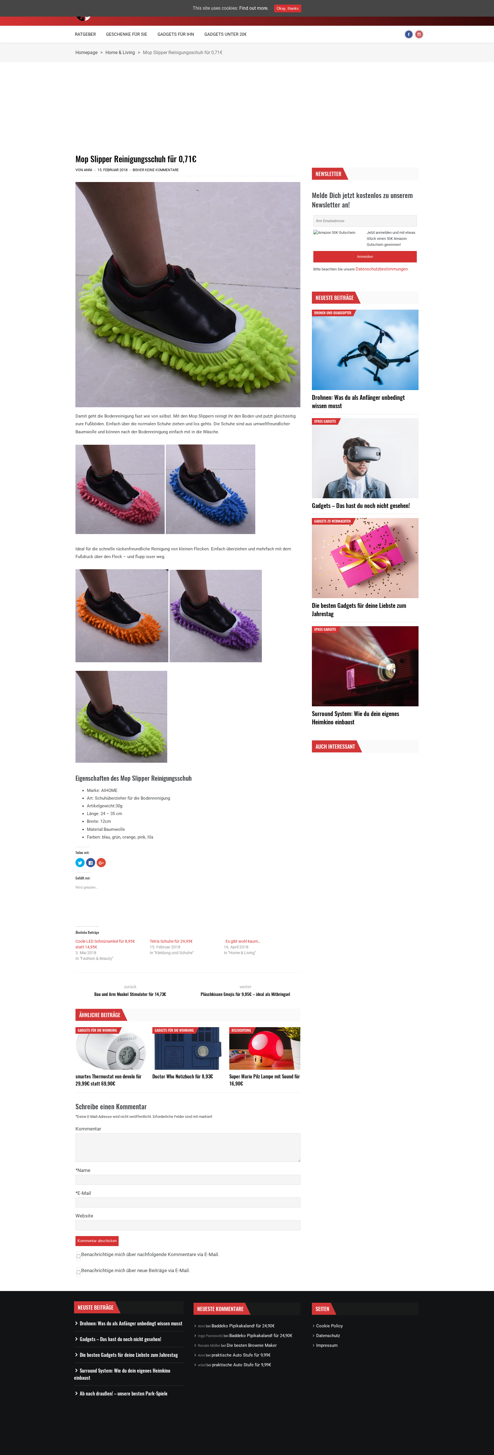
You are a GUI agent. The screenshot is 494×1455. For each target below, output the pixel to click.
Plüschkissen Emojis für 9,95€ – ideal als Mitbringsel (245, 994)
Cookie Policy (329, 1326)
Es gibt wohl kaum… (242, 941)
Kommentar (88, 1129)
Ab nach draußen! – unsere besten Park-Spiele (124, 1393)
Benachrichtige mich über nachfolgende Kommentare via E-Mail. (150, 1254)
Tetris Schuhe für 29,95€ (171, 941)
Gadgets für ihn (176, 34)
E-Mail (84, 1193)
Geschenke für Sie (126, 34)
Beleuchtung (241, 1030)
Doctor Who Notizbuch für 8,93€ (182, 1076)
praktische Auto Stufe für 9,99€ (241, 1355)
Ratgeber (85, 34)
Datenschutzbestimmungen (382, 269)
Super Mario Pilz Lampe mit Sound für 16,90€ (264, 1080)
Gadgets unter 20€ (225, 34)
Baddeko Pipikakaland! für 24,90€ (243, 1326)
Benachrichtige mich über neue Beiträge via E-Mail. (135, 1270)
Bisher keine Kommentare (156, 170)
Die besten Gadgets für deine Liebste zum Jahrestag (359, 609)
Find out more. (253, 8)
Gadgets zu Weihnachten (332, 521)
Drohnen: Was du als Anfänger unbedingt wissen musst (358, 401)
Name (83, 1170)
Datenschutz (328, 1335)
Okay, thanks (288, 8)
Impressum (327, 1345)
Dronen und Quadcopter (332, 312)
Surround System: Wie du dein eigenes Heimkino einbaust (355, 717)
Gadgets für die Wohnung (97, 1030)
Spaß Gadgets (325, 421)
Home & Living (120, 52)
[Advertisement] (188, 108)
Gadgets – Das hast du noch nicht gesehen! (361, 505)
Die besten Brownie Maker (252, 1345)
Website (84, 1216)
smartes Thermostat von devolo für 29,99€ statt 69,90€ (108, 1080)
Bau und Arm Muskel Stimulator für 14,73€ (130, 994)
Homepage (86, 52)
